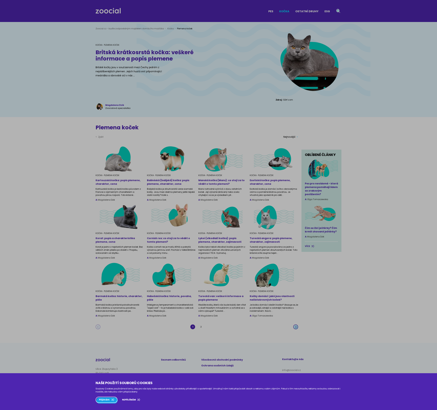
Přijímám (104, 399)
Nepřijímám (129, 399)
